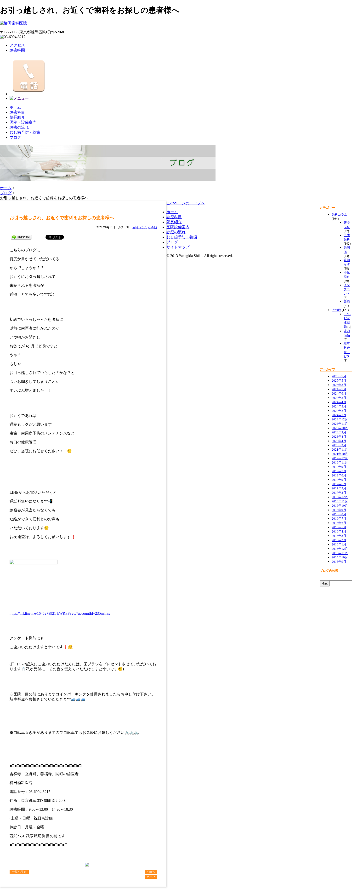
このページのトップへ (185, 203)
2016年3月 (339, 536)
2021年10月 (340, 454)
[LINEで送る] (21, 237)
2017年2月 (339, 492)
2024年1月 (339, 415)
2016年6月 (339, 523)
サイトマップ (177, 247)
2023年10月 (340, 428)
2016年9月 (339, 510)
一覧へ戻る (19, 871)
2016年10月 (340, 505)
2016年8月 (339, 514)
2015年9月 (339, 561)
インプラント (347, 289)
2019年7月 (339, 471)
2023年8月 (339, 436)
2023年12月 (340, 419)
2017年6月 (339, 484)
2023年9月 (339, 432)
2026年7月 (339, 376)
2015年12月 (340, 549)
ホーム (15, 107)
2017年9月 (339, 480)
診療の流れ (19, 127)
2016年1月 (339, 544)
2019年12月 (340, 458)
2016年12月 (340, 497)
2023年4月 (339, 441)
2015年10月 (340, 557)
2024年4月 (339, 402)
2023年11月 (340, 423)
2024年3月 (339, 406)
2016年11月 (340, 501)
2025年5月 (339, 380)
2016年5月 (339, 527)
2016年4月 (339, 531)
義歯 (347, 302)
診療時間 (17, 50)
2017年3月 (339, 488)
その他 (152, 227)
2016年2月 (339, 540)
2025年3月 (339, 385)
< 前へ (151, 871)
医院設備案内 (177, 227)
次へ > (151, 876)
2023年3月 (339, 445)
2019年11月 (340, 462)
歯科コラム (139, 227)
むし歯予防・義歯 (25, 132)
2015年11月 (340, 553)
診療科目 (17, 112)
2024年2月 (339, 411)
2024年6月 (339, 393)
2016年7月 (339, 518)
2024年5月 (339, 398)
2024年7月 (339, 389)
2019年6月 (339, 475)
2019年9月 (339, 467)
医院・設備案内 (23, 122)
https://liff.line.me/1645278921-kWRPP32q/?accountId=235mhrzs (60, 613)
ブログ (15, 137)
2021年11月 (340, 449)
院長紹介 (17, 117)
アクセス (17, 45)
